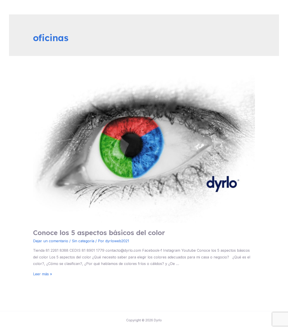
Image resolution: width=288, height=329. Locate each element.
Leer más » (42, 274)
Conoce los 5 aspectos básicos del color (99, 232)
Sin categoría (83, 241)
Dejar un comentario (50, 241)
